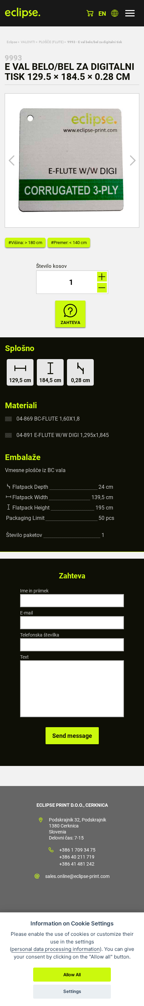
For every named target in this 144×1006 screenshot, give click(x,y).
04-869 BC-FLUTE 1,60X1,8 (48, 419)
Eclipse (12, 42)
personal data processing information (55, 949)
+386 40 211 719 (76, 857)
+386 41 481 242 (76, 864)
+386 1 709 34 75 (77, 850)
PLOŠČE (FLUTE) (51, 42)
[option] (72, 160)
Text (24, 657)
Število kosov (51, 266)
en (102, 13)
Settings (72, 991)
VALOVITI (28, 42)
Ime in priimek (34, 590)
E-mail (26, 612)
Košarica (89, 13)
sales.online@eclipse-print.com (77, 876)
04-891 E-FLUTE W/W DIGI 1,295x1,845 (62, 435)
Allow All (72, 974)
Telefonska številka (39, 635)
